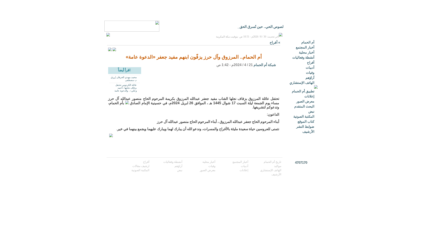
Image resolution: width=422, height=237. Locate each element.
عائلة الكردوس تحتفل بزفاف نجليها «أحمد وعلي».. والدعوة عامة (126, 88)
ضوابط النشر (305, 126)
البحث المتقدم (304, 106)
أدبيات (310, 67)
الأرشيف (308, 131)
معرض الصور (305, 101)
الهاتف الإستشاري (301, 82)
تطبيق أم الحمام (303, 91)
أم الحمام (307, 42)
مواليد (277, 166)
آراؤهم (310, 77)
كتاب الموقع (306, 121)
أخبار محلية (306, 52)
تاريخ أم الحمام (272, 161)
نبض (311, 111)
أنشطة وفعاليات (303, 57)
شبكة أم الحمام (265, 65)
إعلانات (309, 96)
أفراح (310, 62)
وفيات (310, 72)
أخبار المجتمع (305, 47)
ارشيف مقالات (140, 166)
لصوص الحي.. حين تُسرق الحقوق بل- (257, 27)
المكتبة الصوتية (303, 116)
